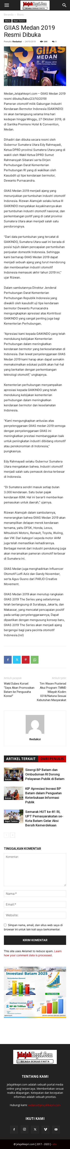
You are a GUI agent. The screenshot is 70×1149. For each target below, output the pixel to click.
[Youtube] (56, 1130)
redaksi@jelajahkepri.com (44, 1105)
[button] (6, 5)
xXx (54, 1144)
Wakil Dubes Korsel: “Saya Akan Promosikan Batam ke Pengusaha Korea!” (19, 690)
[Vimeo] (45, 1130)
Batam (8, 779)
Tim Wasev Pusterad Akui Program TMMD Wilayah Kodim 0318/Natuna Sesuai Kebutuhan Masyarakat (51, 692)
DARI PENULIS (52, 758)
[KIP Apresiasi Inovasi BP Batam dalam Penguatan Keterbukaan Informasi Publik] (13, 793)
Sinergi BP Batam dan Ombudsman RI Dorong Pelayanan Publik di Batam (44, 774)
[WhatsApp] (34, 660)
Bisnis (20, 14)
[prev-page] (6, 835)
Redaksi (17, 41)
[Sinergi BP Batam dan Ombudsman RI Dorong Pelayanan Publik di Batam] (13, 774)
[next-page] (12, 835)
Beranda (8, 14)
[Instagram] (24, 1129)
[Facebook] (8, 660)
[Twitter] (17, 660)
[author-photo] (35, 733)
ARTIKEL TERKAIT (21, 758)
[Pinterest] (26, 660)
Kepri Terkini (19, 20)
